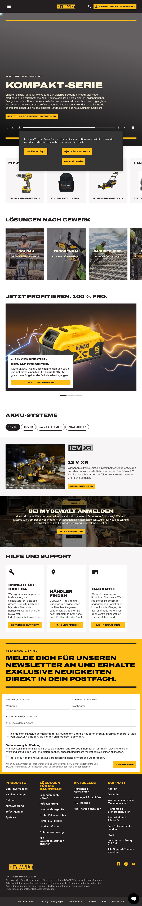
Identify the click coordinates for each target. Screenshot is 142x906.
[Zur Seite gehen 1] (63, 395)
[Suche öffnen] (89, 6)
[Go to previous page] (7, 127)
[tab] (13, 427)
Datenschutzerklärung (82, 763)
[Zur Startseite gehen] (66, 6)
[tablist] (71, 427)
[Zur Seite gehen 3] (79, 395)
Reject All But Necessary (77, 151)
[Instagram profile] (126, 864)
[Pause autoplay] (133, 127)
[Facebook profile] (118, 864)
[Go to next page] (124, 127)
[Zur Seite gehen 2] (71, 395)
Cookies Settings (36, 151)
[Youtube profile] (133, 864)
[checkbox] (7, 735)
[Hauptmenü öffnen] (9, 6)
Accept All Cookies (73, 161)
